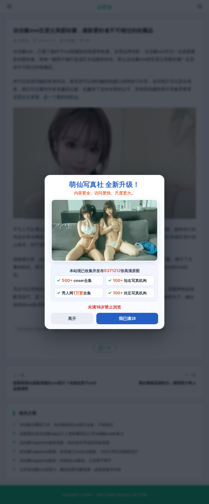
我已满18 (127, 318)
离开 (72, 318)
